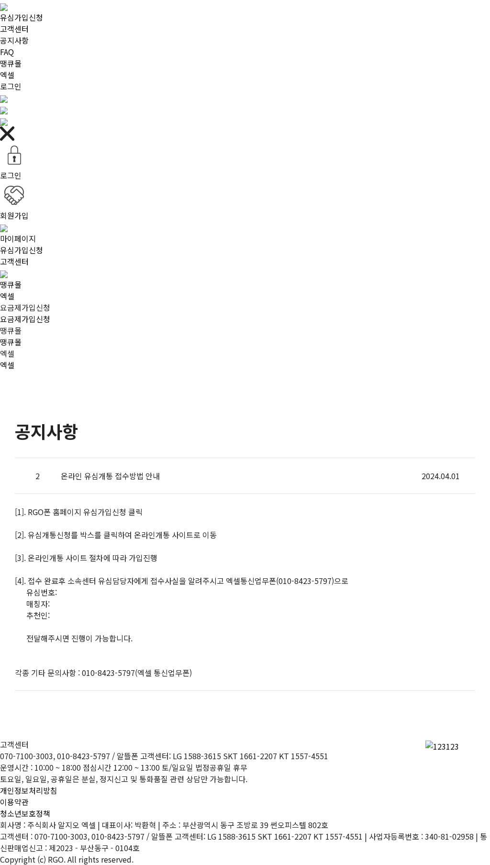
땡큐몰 (11, 63)
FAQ (7, 51)
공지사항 (14, 40)
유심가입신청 (21, 17)
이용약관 (14, 802)
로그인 (11, 86)
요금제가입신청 (25, 319)
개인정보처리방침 (28, 790)
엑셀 (7, 74)
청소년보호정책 (25, 813)
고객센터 (14, 28)
